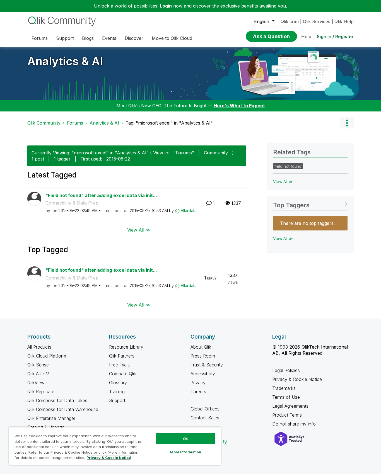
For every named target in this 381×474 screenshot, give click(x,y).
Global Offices (205, 409)
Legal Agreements (290, 406)
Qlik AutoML (39, 373)
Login (166, 6)
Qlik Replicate (40, 391)
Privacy (198, 382)
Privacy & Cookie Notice (297, 379)
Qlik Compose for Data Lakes (57, 400)
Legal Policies (286, 370)
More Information (185, 452)
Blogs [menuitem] (88, 38)
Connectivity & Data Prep (71, 203)
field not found (288, 166)
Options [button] (347, 122)
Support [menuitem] (65, 38)
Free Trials (119, 365)
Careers (198, 391)
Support (117, 400)
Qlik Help (344, 21)
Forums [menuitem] (40, 38)
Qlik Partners (121, 356)
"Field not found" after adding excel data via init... (101, 195)
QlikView (36, 382)
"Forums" (183, 152)
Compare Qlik (122, 373)
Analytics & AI (65, 61)
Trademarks (284, 388)
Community (216, 152)
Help (306, 36)
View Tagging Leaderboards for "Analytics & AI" (310, 203)
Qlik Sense (38, 365)
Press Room (203, 356)
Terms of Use (286, 397)
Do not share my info (294, 424)
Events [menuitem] (109, 38)
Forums (75, 123)
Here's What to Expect (239, 105)
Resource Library (126, 347)
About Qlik (201, 347)
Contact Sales (205, 417)
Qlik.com (290, 21)
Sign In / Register (335, 36)
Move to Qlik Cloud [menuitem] (172, 38)
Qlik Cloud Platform (46, 356)
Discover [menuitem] (134, 38)
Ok (185, 438)
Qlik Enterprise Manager (51, 418)
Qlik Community (44, 123)
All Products (39, 347)
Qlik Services (316, 21)
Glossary (118, 382)
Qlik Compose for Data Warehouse (62, 409)
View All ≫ (138, 230)
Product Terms (287, 415)
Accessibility (203, 373)
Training (117, 391)
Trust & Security (207, 365)
